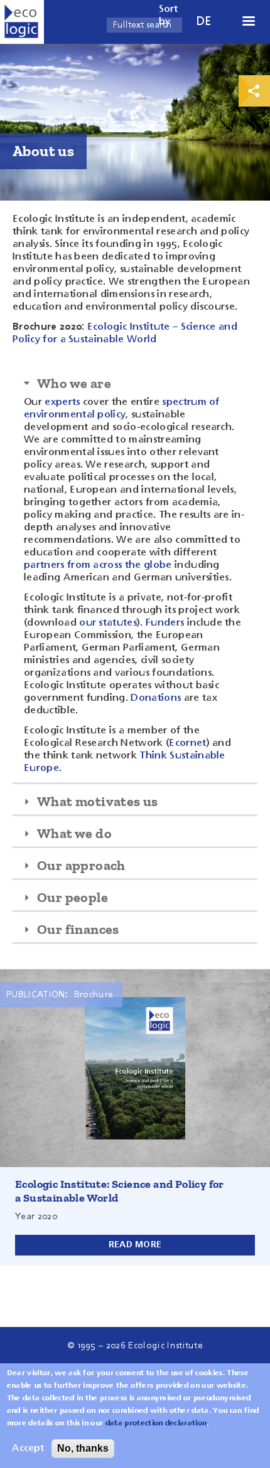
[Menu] (248, 22)
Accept (28, 1449)
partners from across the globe (98, 565)
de (204, 22)
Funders (165, 623)
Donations (156, 698)
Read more (135, 1244)
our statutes (108, 623)
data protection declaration (156, 1423)
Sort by (168, 15)
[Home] (22, 22)
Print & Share (254, 91)
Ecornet (187, 743)
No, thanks (83, 1448)
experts (62, 402)
